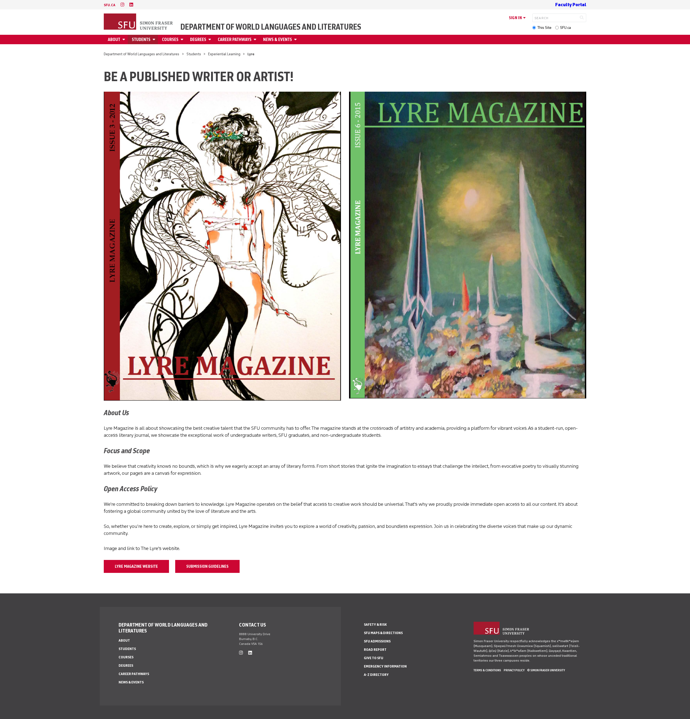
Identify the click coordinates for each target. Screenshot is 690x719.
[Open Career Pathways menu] (256, 39)
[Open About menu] (124, 39)
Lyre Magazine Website (136, 566)
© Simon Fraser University (546, 670)
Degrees (198, 39)
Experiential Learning (224, 54)
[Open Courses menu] (183, 39)
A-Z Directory (376, 674)
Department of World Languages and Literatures (270, 27)
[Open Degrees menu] (210, 39)
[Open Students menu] (154, 39)
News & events (277, 39)
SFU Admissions (377, 641)
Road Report (375, 649)
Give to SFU (373, 658)
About (114, 39)
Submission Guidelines (207, 566)
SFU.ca (565, 27)
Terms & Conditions (487, 670)
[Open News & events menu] (296, 39)
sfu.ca (109, 5)
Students (141, 39)
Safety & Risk (375, 624)
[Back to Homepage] (139, 22)
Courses (170, 39)
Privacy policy (514, 670)
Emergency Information (385, 666)
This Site (544, 27)
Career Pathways (234, 39)
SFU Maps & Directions (383, 633)
